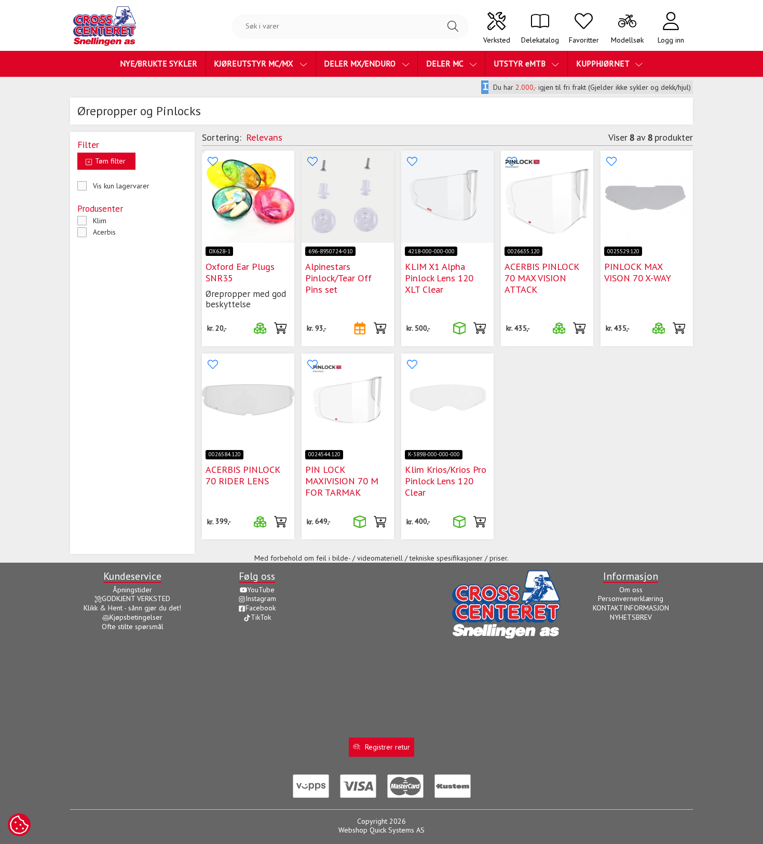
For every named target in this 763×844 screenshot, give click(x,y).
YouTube (261, 589)
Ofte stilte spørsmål (133, 626)
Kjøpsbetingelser (136, 617)
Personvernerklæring (630, 598)
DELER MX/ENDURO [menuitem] (361, 63)
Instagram (261, 598)
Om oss (631, 589)
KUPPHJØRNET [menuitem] (603, 63)
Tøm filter (109, 161)
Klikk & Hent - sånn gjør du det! (132, 607)
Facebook (261, 607)
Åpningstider (132, 589)
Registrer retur (387, 747)
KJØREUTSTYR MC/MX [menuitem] (254, 63)
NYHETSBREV (631, 617)
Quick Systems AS (397, 830)
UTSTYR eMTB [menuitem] (521, 63)
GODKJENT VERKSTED (136, 598)
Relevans (264, 137)
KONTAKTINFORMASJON (631, 607)
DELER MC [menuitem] (445, 63)
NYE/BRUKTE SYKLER (158, 63)
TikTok (261, 617)
